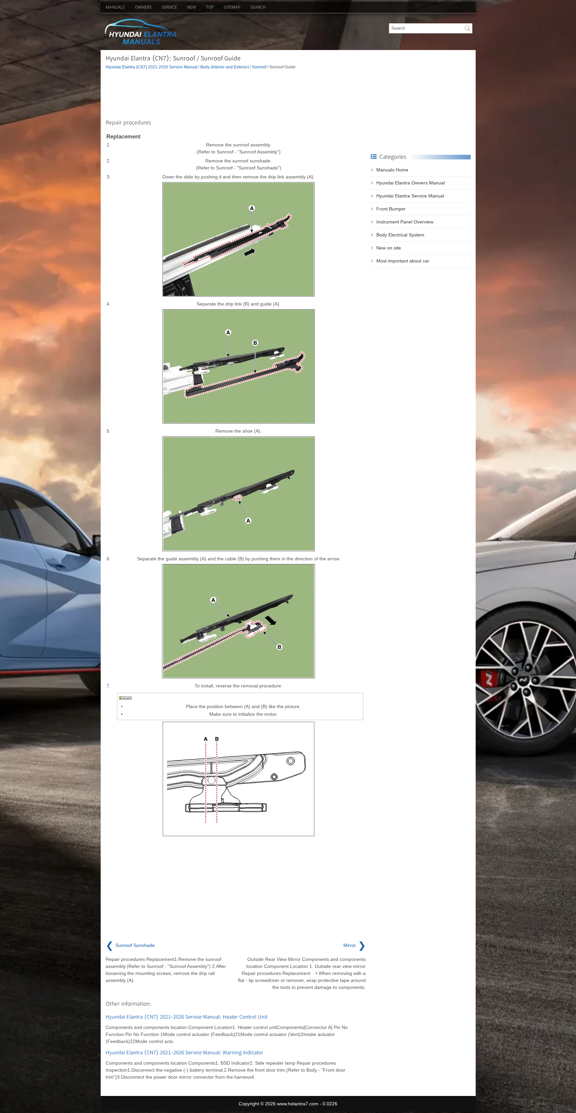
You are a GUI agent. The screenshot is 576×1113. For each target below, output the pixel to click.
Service (169, 7)
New (191, 7)
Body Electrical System (400, 234)
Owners (143, 7)
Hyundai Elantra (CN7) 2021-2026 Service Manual (151, 67)
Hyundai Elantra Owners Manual (410, 182)
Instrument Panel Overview (404, 221)
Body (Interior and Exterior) (224, 67)
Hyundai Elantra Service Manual (410, 195)
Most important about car (402, 260)
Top (210, 7)
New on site (388, 247)
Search (258, 7)
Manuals (115, 7)
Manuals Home (392, 169)
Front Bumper (391, 208)
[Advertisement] (236, 93)
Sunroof (259, 67)
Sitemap (232, 7)
